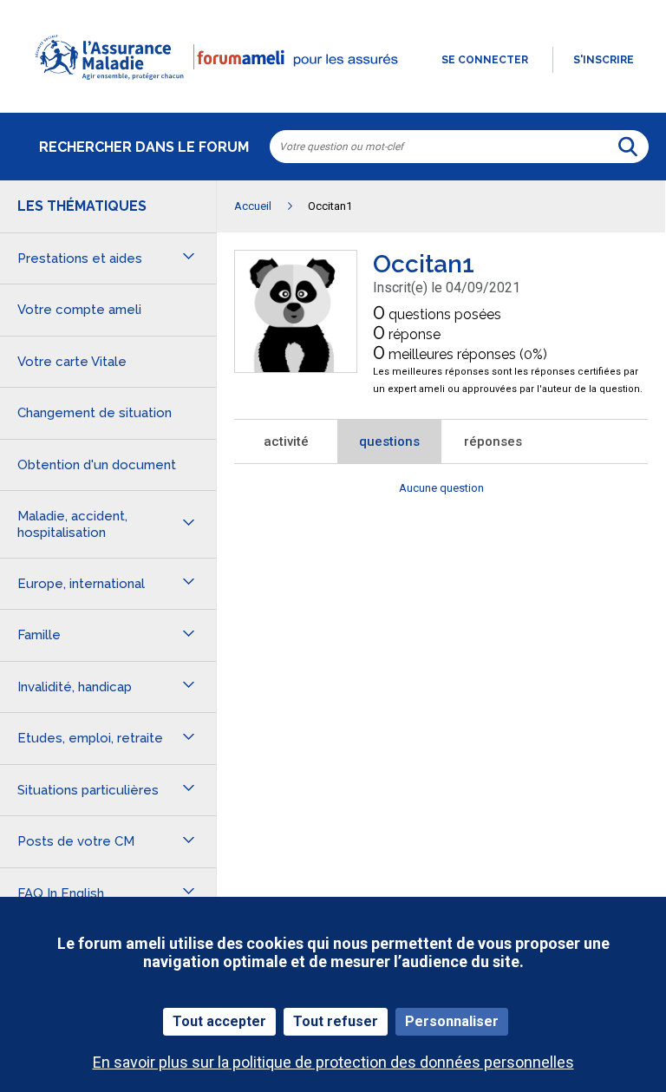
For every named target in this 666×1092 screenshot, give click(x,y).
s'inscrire (603, 60)
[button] (333, 90)
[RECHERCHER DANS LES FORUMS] (628, 146)
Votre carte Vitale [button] (72, 361)
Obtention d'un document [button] (96, 465)
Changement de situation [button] (94, 413)
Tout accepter (219, 1021)
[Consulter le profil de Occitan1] (295, 367)
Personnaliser (452, 1021)
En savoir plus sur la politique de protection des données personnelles (333, 1062)
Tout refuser (335, 1021)
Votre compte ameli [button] (79, 309)
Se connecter (484, 60)
